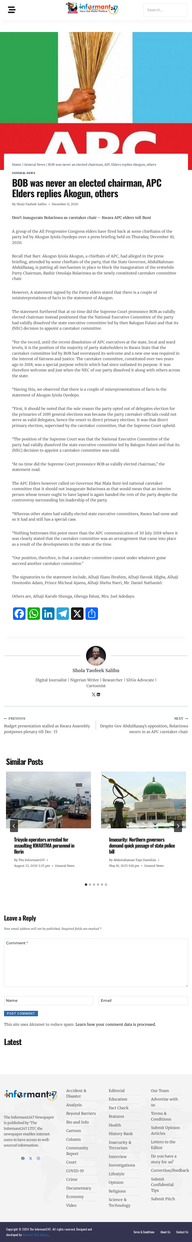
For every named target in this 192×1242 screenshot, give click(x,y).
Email (106, 1000)
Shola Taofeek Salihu (31, 204)
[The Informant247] (92, 9)
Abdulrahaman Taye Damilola (135, 860)
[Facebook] (22, 1158)
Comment (17, 943)
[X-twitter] (30, 1158)
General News (23, 173)
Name (12, 1000)
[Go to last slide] (14, 826)
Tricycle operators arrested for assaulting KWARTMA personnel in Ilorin (44, 845)
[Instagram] (38, 1158)
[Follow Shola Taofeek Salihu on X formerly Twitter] (94, 695)
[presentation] (48, 800)
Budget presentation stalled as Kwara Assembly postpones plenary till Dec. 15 (47, 725)
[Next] (178, 826)
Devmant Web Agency (35, 1235)
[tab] (86, 884)
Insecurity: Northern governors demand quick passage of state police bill (142, 845)
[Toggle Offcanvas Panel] (11, 10)
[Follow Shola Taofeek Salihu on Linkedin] (98, 695)
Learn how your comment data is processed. (116, 1024)
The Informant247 (31, 860)
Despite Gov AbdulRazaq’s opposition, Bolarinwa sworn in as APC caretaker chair (144, 725)
